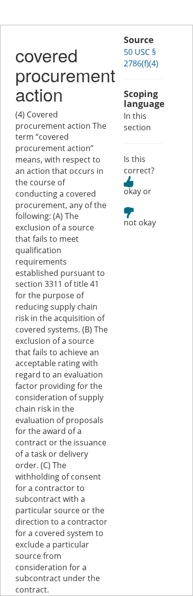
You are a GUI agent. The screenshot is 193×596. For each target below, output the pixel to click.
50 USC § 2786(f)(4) (141, 58)
